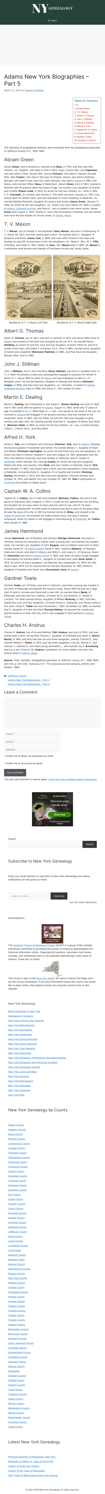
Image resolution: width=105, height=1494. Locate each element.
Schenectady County (19, 1352)
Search (12, 839)
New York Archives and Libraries (26, 1020)
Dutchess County (17, 1190)
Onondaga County (18, 1292)
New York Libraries (18, 1076)
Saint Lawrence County (21, 1343)
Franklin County (16, 1204)
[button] (28, 289)
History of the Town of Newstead (26, 1470)
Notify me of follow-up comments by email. (30, 756)
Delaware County (17, 1185)
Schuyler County (17, 1361)
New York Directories (19, 1053)
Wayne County (16, 1413)
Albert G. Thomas (85, 115)
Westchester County (19, 1417)
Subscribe (59, 896)
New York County (17, 1278)
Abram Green (83, 108)
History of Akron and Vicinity (24, 1466)
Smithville (9, 461)
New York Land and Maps (22, 1071)
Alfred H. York (84, 126)
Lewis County (15, 1241)
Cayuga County (16, 1148)
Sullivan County (16, 1385)
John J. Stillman (84, 119)
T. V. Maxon (82, 112)
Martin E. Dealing (85, 122)
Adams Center (36, 548)
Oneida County (16, 1287)
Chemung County (17, 1162)
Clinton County (16, 1171)
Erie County (14, 1194)
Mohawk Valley (16, 1259)
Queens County (16, 1324)
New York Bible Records (21, 1025)
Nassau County (16, 1273)
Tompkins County (17, 1394)
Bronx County (15, 1134)
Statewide (13, 1371)
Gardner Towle (84, 136)
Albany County (16, 1125)
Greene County (16, 1218)
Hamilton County (17, 1222)
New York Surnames (19, 1090)
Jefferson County (17, 675)
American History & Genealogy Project (34, 945)
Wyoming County (17, 1422)
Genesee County (17, 1213)
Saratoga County (17, 1348)
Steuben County (17, 1375)
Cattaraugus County (19, 1143)
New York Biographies (20, 1030)
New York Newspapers (20, 1081)
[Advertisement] (52, 45)
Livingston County (18, 1245)
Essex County (15, 1199)
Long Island (14, 1250)
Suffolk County (16, 1380)
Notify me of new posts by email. (25, 763)
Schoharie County (18, 1357)
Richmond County (18, 1334)
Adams (79, 180)
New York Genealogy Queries (24, 1067)
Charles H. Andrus (87, 140)
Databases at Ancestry (20, 1016)
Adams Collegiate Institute (21, 208)
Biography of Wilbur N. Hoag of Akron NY (30, 1461)
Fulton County (15, 1208)
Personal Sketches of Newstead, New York (31, 1456)
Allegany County (17, 1129)
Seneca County (16, 1366)
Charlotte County (17, 1152)
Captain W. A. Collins (86, 129)
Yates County (15, 1426)
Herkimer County (17, 1227)
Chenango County (18, 1166)
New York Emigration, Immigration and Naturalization (37, 1057)
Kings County (15, 1236)
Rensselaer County (18, 1329)
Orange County (16, 1301)
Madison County (17, 1255)
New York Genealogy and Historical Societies (33, 1062)
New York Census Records (22, 1039)
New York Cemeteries (20, 1034)
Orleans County (16, 1306)
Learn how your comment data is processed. (72, 779)
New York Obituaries (19, 1085)
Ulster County (15, 1399)
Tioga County (15, 1389)
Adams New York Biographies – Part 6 (29, 684)
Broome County (16, 1139)
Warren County (16, 1403)
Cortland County (17, 1180)
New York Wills (16, 1095)
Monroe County (16, 1264)
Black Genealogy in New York (24, 1011)
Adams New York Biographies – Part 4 (29, 680)
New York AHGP (45, 978)
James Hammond (85, 133)
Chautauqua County (19, 1157)
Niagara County (16, 1283)
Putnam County (16, 1320)
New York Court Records (21, 1048)
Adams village (63, 215)
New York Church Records (22, 1044)
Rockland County (17, 1338)
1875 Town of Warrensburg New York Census (33, 1475)
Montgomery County (19, 1269)
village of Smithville (14, 515)
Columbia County (17, 1176)
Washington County (19, 1408)
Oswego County (17, 1310)
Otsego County (16, 1315)
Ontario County (16, 1296)
